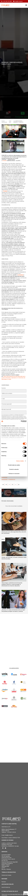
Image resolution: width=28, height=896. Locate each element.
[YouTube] (5, 848)
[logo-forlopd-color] (5, 5)
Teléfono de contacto (7, 393)
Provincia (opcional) (7, 404)
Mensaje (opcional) (6, 409)
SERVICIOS (4, 477)
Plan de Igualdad (6, 856)
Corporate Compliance (7, 863)
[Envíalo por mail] (3, 485)
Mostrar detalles (20, 461)
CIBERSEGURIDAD (18, 120)
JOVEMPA (4, 160)
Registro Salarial (6, 864)
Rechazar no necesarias (14, 473)
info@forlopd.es (9, 835)
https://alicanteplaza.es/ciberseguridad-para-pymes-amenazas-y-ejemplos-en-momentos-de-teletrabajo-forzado (14, 378)
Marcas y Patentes (6, 869)
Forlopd (5, 191)
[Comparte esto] (6, 485)
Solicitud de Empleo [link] (6, 875)
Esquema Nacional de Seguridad (10, 862)
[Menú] (26, 5)
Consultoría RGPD (6, 854)
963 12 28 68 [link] (12, 832)
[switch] (25, 448)
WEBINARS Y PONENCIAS (18, 122)
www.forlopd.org (6, 887)
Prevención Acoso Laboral (8, 859)
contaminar (21, 275)
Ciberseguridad (5, 866)
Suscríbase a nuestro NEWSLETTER (11, 837)
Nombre (4, 388)
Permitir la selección (14, 469)
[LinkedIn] (3, 848)
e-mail (3, 398)
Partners (4, 881)
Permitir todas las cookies (14, 465)
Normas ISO (5, 860)
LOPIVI (3, 867)
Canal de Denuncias (6, 857)
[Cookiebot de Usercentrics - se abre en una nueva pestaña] (21, 421)
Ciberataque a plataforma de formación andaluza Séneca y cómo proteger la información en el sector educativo (12, 584)
